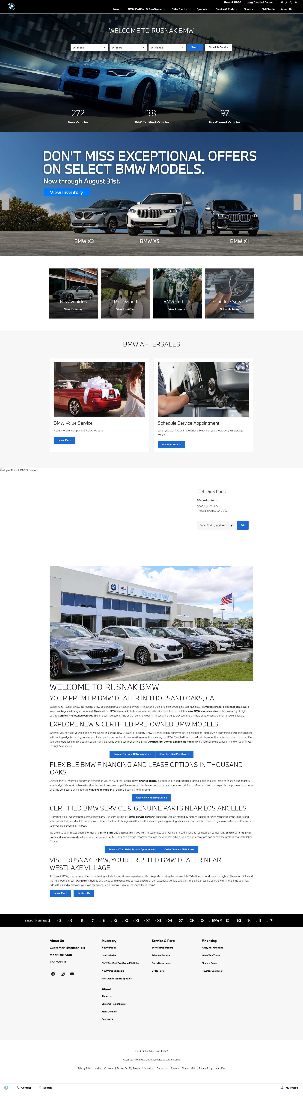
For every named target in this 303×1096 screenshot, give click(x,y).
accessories (126, 832)
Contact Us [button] (84, 892)
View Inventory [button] (73, 309)
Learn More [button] (64, 440)
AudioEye (220, 1068)
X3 (137, 920)
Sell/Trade (268, 9)
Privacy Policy (85, 1068)
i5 (260, 920)
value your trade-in (100, 789)
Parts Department (161, 963)
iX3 (239, 920)
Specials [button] (202, 9)
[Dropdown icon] (281, 2)
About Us (57, 940)
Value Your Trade (211, 955)
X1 (115, 920)
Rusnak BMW (162, 1051)
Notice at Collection (104, 1068)
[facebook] (53, 973)
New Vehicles (109, 947)
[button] (5, 202)
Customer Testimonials (67, 947)
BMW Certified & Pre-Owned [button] (145, 9)
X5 (159, 920)
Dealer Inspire (173, 1059)
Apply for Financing (212, 947)
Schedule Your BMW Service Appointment (132, 849)
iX (227, 920)
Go (242, 524)
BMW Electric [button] (180, 9)
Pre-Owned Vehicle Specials (117, 978)
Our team (81, 880)
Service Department (162, 947)
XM (192, 920)
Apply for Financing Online (151, 797)
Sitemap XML (189, 1068)
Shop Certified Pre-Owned (175, 754)
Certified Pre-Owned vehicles (75, 715)
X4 (148, 920)
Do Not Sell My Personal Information (135, 1068)
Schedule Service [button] (218, 47)
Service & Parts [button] (225, 9)
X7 (181, 920)
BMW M (217, 920)
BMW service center (141, 816)
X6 (170, 920)
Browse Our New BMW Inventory (132, 754)
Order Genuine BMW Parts (179, 849)
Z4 (203, 920)
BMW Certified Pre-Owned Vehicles (120, 963)
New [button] (116, 9)
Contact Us (58, 962)
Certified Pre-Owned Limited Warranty (171, 741)
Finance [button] (248, 9)
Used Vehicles (109, 955)
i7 (271, 920)
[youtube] (72, 973)
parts (110, 832)
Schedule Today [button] (229, 309)
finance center (147, 780)
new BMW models (199, 711)
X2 (126, 920)
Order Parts (158, 970)
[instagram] (62, 973)
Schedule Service (161, 955)
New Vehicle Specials (113, 970)
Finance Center (210, 963)
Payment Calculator (212, 970)
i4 (249, 920)
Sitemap (175, 1068)
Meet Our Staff (61, 955)
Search (195, 47)
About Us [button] (286, 9)
